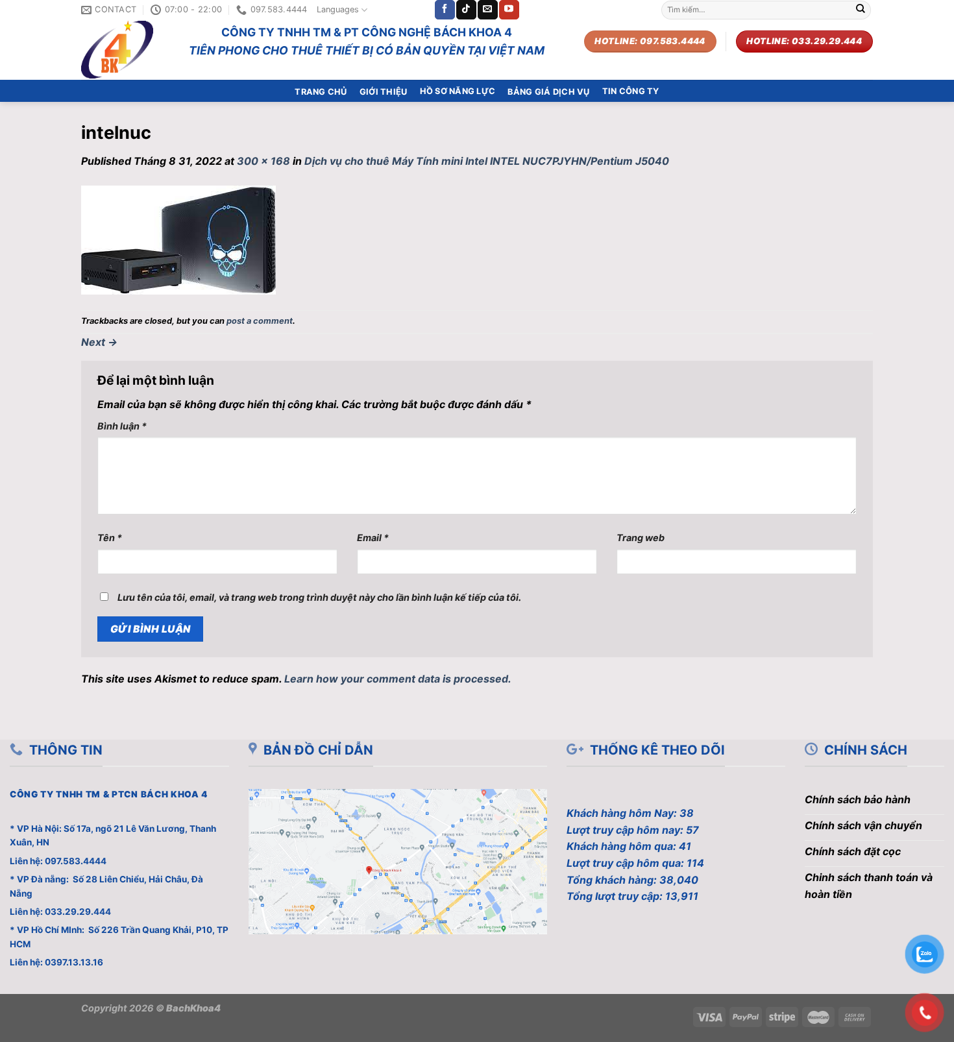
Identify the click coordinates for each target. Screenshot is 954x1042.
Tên (109, 537)
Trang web (641, 537)
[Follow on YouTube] (509, 9)
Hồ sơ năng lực (458, 91)
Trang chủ (321, 92)
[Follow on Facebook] (444, 9)
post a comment (259, 321)
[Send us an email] (487, 9)
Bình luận (122, 425)
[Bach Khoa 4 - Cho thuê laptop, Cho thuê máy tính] (125, 49)
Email (373, 537)
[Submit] (860, 9)
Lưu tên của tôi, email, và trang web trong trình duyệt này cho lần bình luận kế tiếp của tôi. (319, 597)
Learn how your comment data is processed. (397, 678)
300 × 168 (263, 160)
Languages (338, 9)
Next (99, 341)
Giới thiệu (384, 92)
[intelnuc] (178, 238)
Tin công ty (630, 91)
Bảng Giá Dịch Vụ (548, 92)
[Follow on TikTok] (466, 9)
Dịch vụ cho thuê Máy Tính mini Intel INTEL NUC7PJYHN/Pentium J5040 (486, 160)
